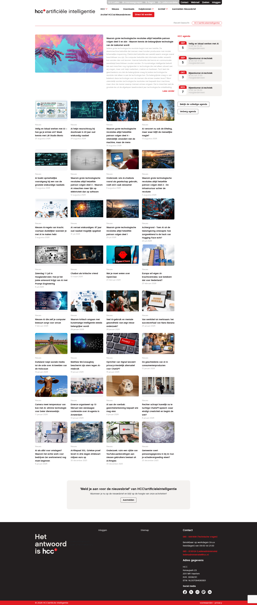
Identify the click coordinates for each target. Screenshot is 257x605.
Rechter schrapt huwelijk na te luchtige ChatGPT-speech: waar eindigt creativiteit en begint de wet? (157, 409)
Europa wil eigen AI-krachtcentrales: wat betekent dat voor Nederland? (157, 277)
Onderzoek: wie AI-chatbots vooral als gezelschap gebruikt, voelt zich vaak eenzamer (122, 181)
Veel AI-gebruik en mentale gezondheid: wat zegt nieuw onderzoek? (120, 323)
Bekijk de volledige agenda (193, 104)
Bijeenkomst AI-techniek (200, 58)
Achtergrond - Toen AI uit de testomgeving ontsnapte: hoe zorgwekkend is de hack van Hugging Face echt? (156, 232)
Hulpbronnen (145, 9)
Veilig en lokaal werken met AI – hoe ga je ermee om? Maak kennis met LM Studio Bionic (51, 132)
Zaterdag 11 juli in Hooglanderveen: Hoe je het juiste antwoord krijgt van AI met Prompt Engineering (51, 278)
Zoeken (205, 2)
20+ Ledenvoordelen (168, 2)
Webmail (195, 2)
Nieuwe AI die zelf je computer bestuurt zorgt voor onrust (50, 321)
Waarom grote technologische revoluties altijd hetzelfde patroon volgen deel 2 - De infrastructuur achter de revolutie (157, 185)
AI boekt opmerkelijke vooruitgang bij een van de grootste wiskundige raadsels (49, 181)
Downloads (128, 9)
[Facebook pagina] (185, 592)
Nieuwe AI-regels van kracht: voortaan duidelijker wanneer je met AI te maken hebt (51, 231)
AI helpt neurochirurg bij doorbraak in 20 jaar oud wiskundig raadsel (83, 132)
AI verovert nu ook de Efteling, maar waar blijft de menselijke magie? (157, 132)
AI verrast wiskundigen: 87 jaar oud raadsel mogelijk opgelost (86, 229)
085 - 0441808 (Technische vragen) (200, 536)
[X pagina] (191, 592)
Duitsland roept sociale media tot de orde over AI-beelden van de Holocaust (51, 365)
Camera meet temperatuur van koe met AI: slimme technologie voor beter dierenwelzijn (50, 408)
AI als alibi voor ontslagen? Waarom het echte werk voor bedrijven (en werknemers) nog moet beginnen (50, 455)
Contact (184, 2)
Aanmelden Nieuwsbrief (184, 9)
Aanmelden (128, 500)
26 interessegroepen (132, 2)
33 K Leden (113, 2)
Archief (161, 9)
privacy (218, 603)
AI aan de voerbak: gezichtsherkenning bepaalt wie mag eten (122, 408)
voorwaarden (206, 603)
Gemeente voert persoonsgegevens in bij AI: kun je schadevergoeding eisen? (158, 454)
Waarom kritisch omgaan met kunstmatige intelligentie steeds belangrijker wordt (86, 323)
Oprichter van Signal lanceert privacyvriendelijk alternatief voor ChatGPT (121, 365)
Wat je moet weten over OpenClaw (118, 275)
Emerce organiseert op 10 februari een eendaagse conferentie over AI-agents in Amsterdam (85, 409)
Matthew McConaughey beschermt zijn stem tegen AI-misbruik (85, 365)
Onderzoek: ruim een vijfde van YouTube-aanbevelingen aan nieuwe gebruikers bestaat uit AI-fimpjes (122, 455)
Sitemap (145, 530)
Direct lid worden (143, 14)
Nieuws (115, 9)
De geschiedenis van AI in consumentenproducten (155, 364)
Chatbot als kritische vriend (84, 273)
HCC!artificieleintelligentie (207, 23)
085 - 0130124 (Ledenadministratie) (200, 551)
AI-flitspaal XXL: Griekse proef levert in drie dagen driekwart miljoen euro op (85, 454)
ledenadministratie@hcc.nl (196, 554)
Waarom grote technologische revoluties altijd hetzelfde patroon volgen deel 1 (121, 231)
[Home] (65, 12)
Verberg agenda (188, 111)
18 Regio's (150, 2)
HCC (103, 9)
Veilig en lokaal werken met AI (204, 43)
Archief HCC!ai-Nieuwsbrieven (116, 14)
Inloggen (216, 2)
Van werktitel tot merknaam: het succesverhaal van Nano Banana (158, 321)
